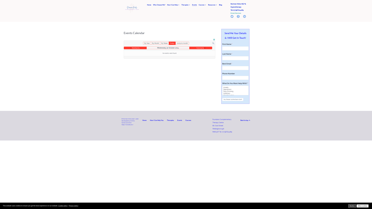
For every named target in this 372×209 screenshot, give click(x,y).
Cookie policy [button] (63, 206)
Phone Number (228, 74)
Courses (188, 120)
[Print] (214, 40)
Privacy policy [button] (73, 206)
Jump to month (182, 43)
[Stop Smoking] (235, 91)
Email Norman (236, 13)
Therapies (170, 120)
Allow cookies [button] (362, 206)
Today (172, 43)
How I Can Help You (157, 120)
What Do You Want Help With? (234, 83)
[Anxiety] (235, 87)
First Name (226, 44)
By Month (155, 43)
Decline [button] (352, 206)
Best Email (226, 64)
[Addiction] (235, 93)
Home (144, 120)
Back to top (244, 120)
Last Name (226, 54)
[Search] (213, 43)
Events (179, 120)
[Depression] (235, 89)
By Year (147, 43)
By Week (164, 43)
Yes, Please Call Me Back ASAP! (232, 99)
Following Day (200, 48)
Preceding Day (136, 48)
